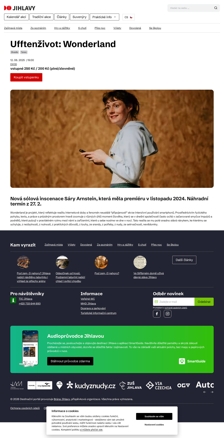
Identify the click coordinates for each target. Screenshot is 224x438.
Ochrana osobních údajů (25, 408)
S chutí (82, 28)
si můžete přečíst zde (91, 429)
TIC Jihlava (25, 298)
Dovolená (135, 28)
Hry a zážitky (62, 28)
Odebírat (204, 302)
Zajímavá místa (13, 28)
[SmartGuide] (192, 361)
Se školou (155, 28)
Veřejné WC (88, 298)
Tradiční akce (41, 17)
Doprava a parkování (93, 308)
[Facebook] (157, 314)
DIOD (13, 64)
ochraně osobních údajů (176, 307)
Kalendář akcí (16, 17)
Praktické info (102, 17)
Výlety (117, 28)
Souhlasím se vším (154, 416)
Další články (184, 260)
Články (62, 17)
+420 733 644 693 (30, 303)
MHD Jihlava (88, 303)
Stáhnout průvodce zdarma (70, 361)
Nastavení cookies (154, 424)
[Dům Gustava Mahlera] (19, 8)
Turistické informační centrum (98, 313)
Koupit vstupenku (26, 77)
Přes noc (100, 28)
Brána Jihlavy (62, 399)
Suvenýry (79, 17)
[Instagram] (167, 314)
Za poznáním (38, 28)
